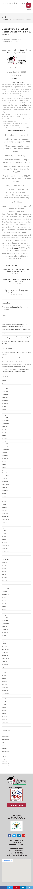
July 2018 (4, 461)
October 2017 (5, 487)
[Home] (2, 19)
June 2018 (4, 464)
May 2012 (4, 675)
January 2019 (5, 444)
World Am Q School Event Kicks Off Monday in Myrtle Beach (16, 334)
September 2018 (5, 455)
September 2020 (5, 400)
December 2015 (5, 551)
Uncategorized (6, 41)
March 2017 (4, 507)
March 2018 (4, 473)
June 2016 (4, 533)
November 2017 (5, 484)
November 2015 (5, 554)
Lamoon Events (5, 739)
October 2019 (5, 426)
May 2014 (4, 606)
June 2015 (4, 568)
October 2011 (5, 696)
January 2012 (5, 687)
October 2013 (5, 626)
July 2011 (4, 704)
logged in (16, 307)
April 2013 (4, 644)
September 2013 (5, 629)
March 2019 (4, 438)
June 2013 (4, 638)
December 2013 (5, 620)
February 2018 (5, 475)
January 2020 (5, 417)
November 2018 (5, 449)
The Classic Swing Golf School (15, 3)
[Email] (29, 887)
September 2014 (5, 594)
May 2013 (4, 641)
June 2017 (4, 499)
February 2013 (5, 649)
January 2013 (5, 652)
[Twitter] (14, 835)
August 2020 (5, 403)
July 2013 (4, 635)
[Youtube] (23, 835)
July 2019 (4, 429)
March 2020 (4, 412)
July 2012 (4, 670)
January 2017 (5, 513)
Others (3, 745)
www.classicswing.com (17, 82)
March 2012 (4, 681)
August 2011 (5, 701)
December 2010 (5, 725)
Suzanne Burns (6, 39)
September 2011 (5, 699)
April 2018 (4, 470)
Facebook (24, 105)
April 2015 (4, 574)
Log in (3, 759)
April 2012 (4, 678)
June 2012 (4, 672)
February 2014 (5, 615)
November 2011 (5, 693)
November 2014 (5, 588)
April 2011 (4, 713)
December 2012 (5, 655)
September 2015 (5, 559)
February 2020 (5, 415)
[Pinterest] (16, 887)
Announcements (6, 734)
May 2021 (4, 380)
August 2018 (5, 458)
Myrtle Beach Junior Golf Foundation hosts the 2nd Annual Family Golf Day (16, 270)
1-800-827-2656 (18, 248)
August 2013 (5, 632)
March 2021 (4, 386)
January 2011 (5, 722)
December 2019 (5, 420)
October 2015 (5, 557)
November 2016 (5, 519)
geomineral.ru (5, 364)
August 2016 (5, 528)
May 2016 (4, 536)
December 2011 (5, 690)
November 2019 (5, 423)
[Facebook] (9, 835)
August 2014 (5, 597)
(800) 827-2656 (16, 78)
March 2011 (4, 716)
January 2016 (5, 548)
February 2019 (5, 441)
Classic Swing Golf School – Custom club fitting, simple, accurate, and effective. (16, 291)
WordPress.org (5, 765)
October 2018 (5, 452)
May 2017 (4, 502)
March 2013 (4, 646)
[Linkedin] (19, 835)
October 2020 (5, 397)
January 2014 (5, 617)
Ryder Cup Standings (7, 357)
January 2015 (5, 583)
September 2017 (5, 490)
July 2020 (4, 406)
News (3, 742)
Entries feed (4, 761)
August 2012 (5, 667)
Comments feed (5, 763)
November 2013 (5, 623)
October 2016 (5, 522)
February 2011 (5, 719)
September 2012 (5, 664)
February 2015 (5, 580)
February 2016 (5, 545)
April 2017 (4, 504)
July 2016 (4, 531)
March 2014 (4, 612)
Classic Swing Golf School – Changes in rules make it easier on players (16, 280)
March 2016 (4, 542)
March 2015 (4, 577)
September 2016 (5, 525)
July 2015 (4, 565)
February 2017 (5, 510)
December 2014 (5, 586)
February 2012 (5, 684)
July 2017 (4, 496)
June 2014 (4, 603)
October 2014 (5, 591)
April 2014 (4, 609)
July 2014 (4, 600)
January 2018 (5, 478)
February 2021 (5, 389)
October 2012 (5, 661)
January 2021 (5, 391)
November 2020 (5, 394)
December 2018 (5, 446)
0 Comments (15, 41)
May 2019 (4, 435)
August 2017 (5, 493)
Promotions (4, 748)
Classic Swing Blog (6, 736)
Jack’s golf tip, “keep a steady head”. (14, 362)
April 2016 (4, 539)
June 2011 (4, 707)
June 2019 (4, 432)
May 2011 (4, 710)
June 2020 (4, 409)
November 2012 (5, 658)
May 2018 (4, 467)
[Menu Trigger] (28, 5)
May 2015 (4, 571)
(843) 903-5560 (16, 76)
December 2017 (5, 481)
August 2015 (5, 562)
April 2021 (4, 383)
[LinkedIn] (23, 887)
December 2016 (5, 516)
